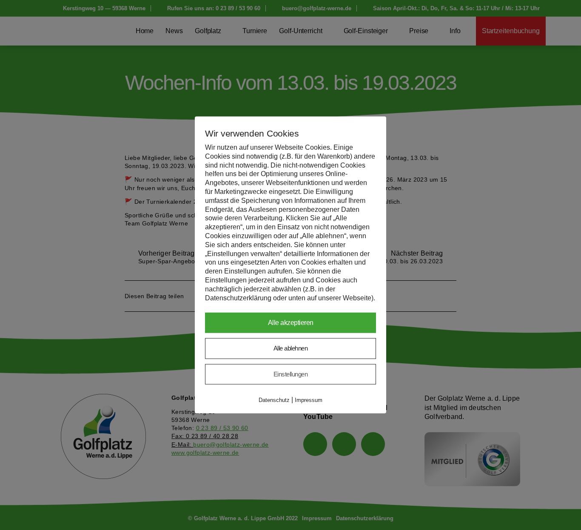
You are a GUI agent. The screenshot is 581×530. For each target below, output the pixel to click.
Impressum (308, 400)
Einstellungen (290, 374)
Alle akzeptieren (290, 322)
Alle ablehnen (290, 348)
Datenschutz (274, 400)
